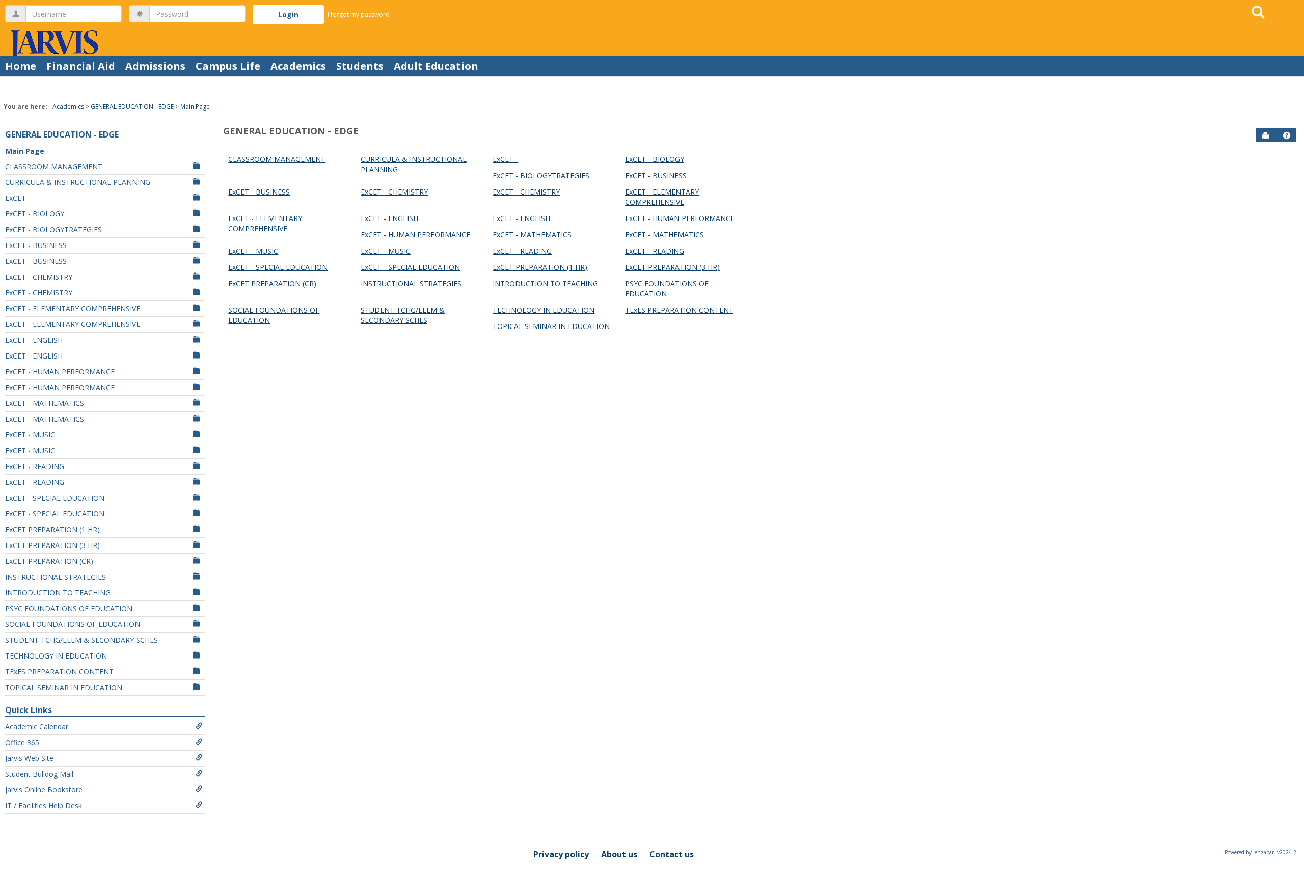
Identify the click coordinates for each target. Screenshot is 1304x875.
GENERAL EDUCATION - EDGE (132, 106)
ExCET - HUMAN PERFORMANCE (60, 371)
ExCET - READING (34, 466)
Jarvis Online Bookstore (44, 790)
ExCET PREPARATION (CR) (49, 561)
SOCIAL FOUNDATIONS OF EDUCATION (72, 624)
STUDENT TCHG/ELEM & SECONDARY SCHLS (81, 640)
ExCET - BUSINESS (36, 245)
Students (360, 66)
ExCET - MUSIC (30, 435)
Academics (298, 66)
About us (619, 854)
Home (20, 66)
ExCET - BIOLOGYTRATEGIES (53, 229)
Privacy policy (561, 854)
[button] (1286, 135)
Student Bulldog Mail (39, 774)
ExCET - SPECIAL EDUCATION (54, 498)
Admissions (155, 66)
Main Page (195, 106)
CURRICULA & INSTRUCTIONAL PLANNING (77, 182)
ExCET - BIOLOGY (34, 213)
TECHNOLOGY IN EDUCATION (56, 656)
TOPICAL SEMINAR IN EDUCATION (63, 687)
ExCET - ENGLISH (34, 340)
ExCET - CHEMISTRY (38, 277)
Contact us (671, 854)
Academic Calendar (36, 726)
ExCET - (18, 198)
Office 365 (22, 742)
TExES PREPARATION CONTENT (59, 671)
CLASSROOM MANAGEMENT (53, 166)
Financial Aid (80, 66)
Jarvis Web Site (29, 758)
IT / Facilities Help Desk (43, 805)
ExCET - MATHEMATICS (44, 403)
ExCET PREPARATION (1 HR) (52, 529)
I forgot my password (359, 14)
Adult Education (436, 66)
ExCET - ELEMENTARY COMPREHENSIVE (72, 308)
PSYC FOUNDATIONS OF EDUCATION (68, 608)
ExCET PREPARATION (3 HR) (52, 545)
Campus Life (228, 66)
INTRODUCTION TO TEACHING (58, 592)
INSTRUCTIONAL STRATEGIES (55, 577)
